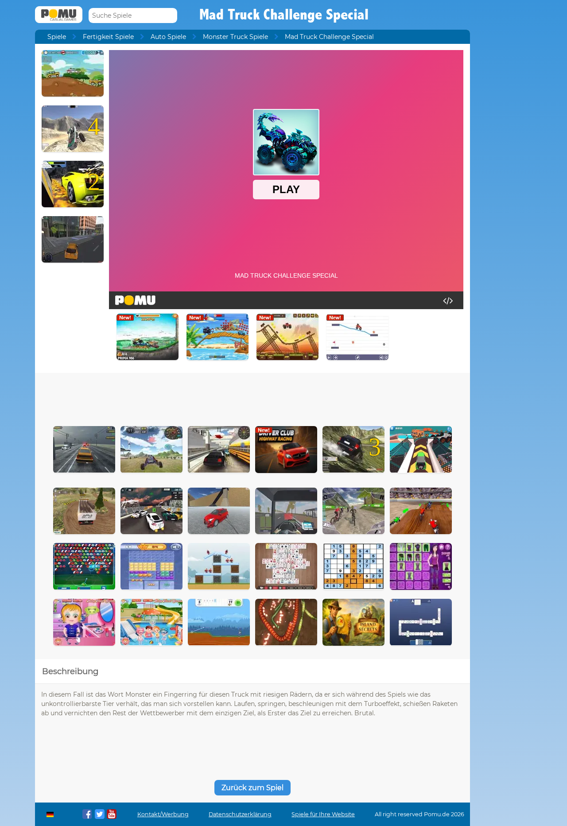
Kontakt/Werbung (163, 814)
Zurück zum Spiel (252, 787)
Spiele (56, 37)
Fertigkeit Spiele (108, 37)
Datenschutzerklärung (240, 814)
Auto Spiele (168, 37)
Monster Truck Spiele (235, 37)
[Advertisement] (252, 397)
